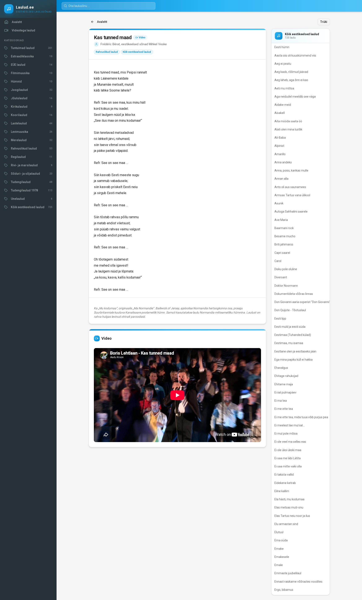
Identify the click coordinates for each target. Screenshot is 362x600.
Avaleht (102, 21)
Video (142, 37)
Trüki (323, 21)
